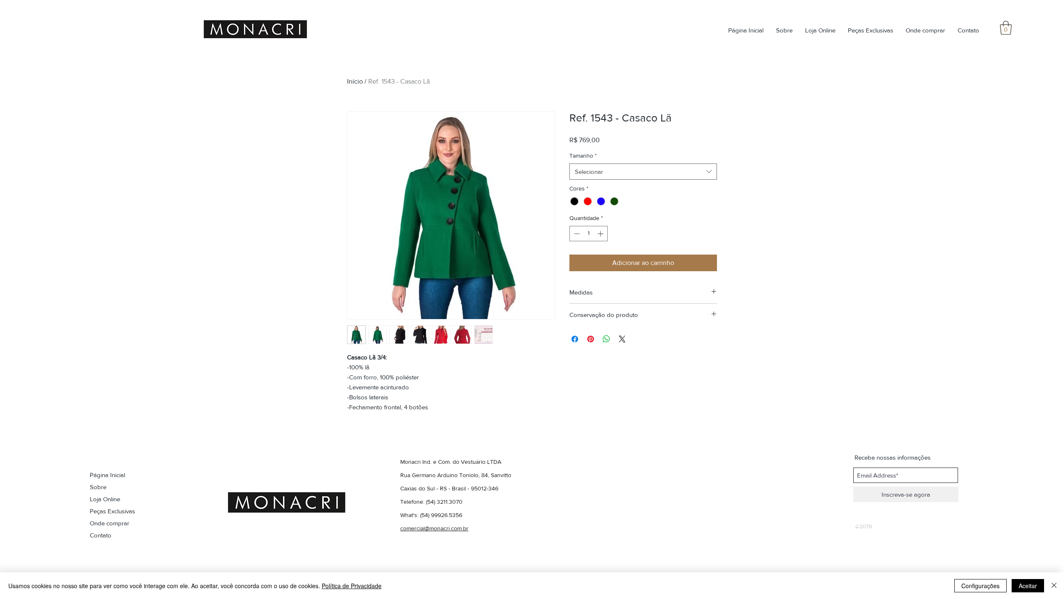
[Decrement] (576, 233)
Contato (100, 535)
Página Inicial (107, 474)
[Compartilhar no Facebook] (575, 339)
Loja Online (105, 498)
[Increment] (601, 233)
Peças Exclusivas (112, 511)
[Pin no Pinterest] (591, 339)
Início (355, 81)
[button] (1006, 28)
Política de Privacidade (352, 586)
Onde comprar (109, 523)
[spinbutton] (588, 233)
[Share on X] (622, 339)
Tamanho (583, 155)
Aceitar (1028, 586)
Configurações (980, 586)
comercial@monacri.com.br (434, 528)
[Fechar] (1054, 585)
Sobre (98, 486)
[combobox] (643, 171)
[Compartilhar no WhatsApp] (606, 339)
